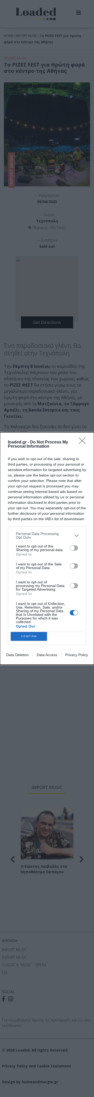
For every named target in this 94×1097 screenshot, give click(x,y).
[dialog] (47, 548)
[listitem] (47, 535)
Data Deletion (17, 655)
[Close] (84, 442)
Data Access (47, 655)
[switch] (74, 548)
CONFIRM (29, 636)
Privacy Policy (76, 655)
